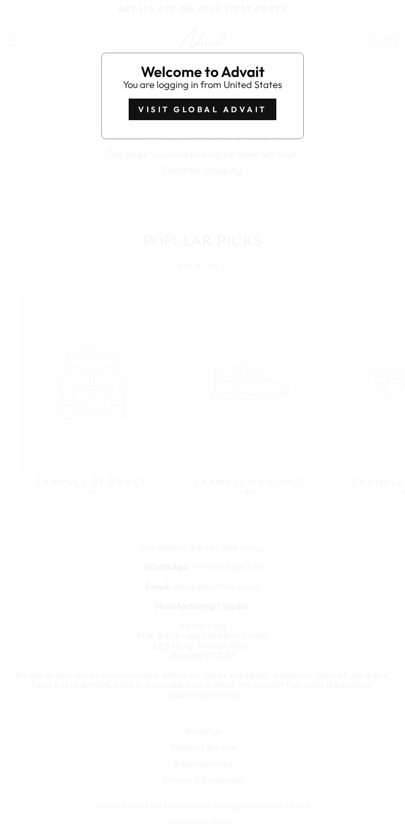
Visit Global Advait (202, 109)
